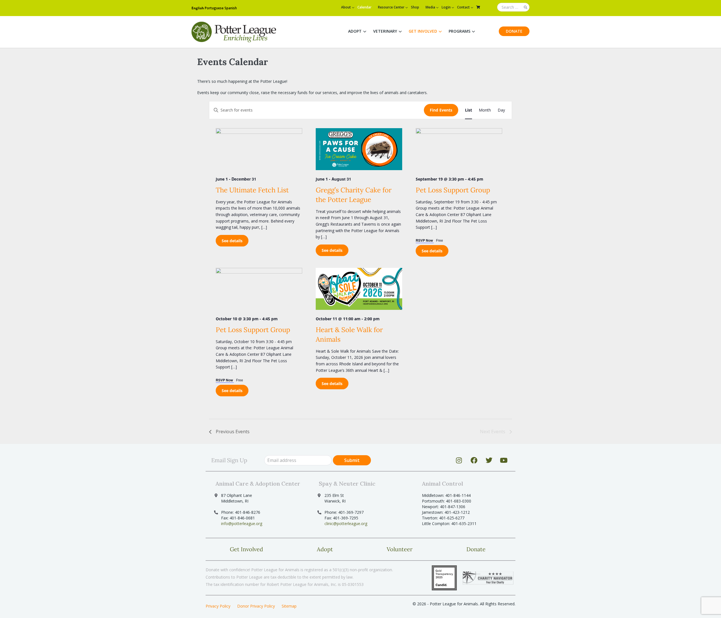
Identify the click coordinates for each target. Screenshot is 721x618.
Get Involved (423, 31)
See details (232, 240)
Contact (463, 7)
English (198, 8)
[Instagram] (459, 460)
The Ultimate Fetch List (252, 190)
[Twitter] (489, 460)
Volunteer (400, 549)
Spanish (230, 8)
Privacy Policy (218, 606)
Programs (459, 31)
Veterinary (385, 31)
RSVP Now (425, 240)
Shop (415, 7)
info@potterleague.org (241, 523)
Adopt (355, 31)
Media (430, 7)
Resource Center (391, 7)
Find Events (441, 110)
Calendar (364, 7)
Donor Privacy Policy (256, 606)
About (346, 7)
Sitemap (289, 606)
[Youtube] (504, 460)
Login (446, 7)
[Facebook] (474, 460)
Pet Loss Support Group (453, 190)
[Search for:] (513, 7)
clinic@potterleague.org (345, 523)
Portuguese (214, 8)
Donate (514, 31)
